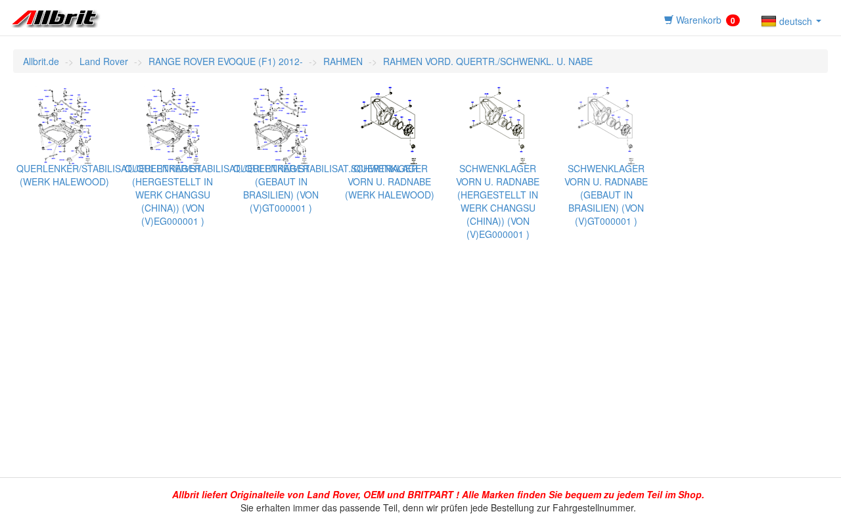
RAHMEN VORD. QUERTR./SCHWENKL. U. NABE (488, 61)
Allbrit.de (41, 61)
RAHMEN (343, 61)
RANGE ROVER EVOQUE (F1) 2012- (225, 61)
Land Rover (104, 61)
